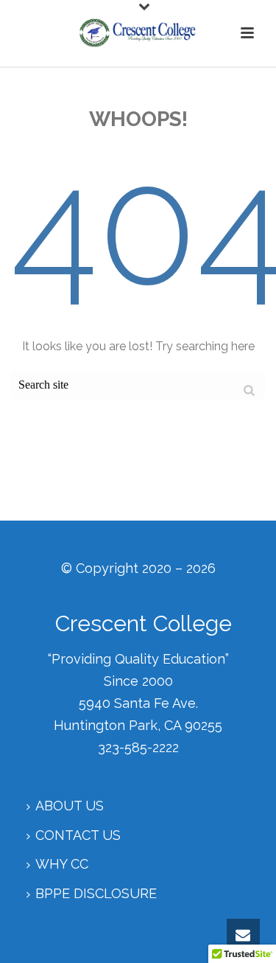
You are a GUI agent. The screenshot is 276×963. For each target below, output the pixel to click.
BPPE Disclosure (96, 893)
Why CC (61, 864)
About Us (69, 805)
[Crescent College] (138, 33)
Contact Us (78, 835)
